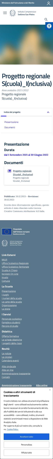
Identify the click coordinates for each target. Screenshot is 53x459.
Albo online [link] (41, 385)
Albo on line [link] (7, 370)
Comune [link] (6, 281)
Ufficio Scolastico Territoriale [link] (15, 266)
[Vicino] (50, 390)
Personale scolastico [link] (12, 319)
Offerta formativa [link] (10, 336)
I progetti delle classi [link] (12, 343)
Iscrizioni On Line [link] (10, 274)
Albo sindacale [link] (9, 366)
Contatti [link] (6, 377)
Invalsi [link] (5, 277)
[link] (49, 26)
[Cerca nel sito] (46, 20)
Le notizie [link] (6, 353)
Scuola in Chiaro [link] (9, 270)
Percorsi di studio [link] (10, 326)
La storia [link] (6, 309)
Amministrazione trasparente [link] (16, 373)
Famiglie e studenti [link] (11, 322)
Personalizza (26, 444)
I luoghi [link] (5, 294)
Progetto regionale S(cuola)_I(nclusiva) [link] (23, 172)
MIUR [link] (4, 259)
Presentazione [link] (11, 122)
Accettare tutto (26, 436)
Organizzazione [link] (9, 305)
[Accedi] (48, 3)
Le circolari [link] (7, 357)
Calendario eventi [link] (10, 360)
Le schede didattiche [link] (12, 339)
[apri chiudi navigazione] (5, 13)
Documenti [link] (9, 127)
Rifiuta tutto (26, 452)
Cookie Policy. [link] (12, 429)
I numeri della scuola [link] (12, 298)
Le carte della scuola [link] (12, 301)
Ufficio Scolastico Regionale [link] (15, 263)
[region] (26, 423)
